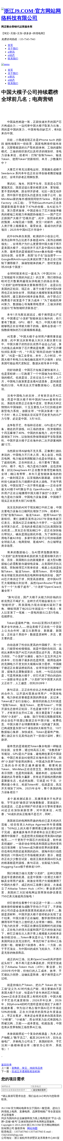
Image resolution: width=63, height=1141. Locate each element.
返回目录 (6, 1064)
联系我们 (13, 58)
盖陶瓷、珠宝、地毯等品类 (27, 1068)
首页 (10, 45)
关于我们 (13, 48)
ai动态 (11, 55)
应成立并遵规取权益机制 (26, 1071)
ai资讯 (11, 52)
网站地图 (32, 1128)
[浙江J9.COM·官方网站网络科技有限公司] (31, 15)
